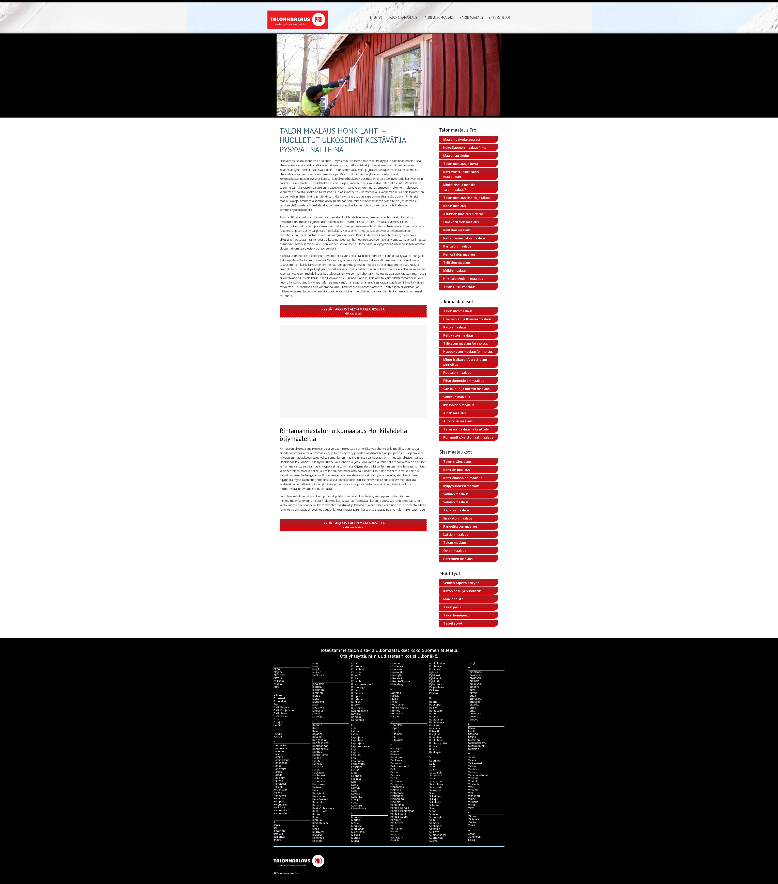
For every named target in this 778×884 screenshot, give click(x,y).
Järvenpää (318, 716)
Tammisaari (475, 684)
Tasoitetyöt (453, 623)
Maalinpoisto (453, 599)
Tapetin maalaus (456, 510)
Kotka (354, 678)
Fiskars (278, 733)
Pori (392, 825)
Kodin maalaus (454, 206)
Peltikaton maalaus (458, 335)
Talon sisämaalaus (402, 17)
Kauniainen (319, 781)
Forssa (278, 736)
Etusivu (376, 17)
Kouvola (356, 681)
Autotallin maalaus (458, 421)
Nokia (394, 701)
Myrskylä (396, 675)
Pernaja (395, 775)
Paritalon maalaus (457, 246)
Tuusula (473, 716)
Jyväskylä (318, 707)
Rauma (433, 716)
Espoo (277, 704)
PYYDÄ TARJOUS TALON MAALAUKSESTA (353, 309)
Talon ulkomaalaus (438, 17)
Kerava (316, 805)
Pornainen (396, 828)
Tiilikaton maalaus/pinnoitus (465, 343)
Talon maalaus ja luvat (460, 164)
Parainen (396, 757)
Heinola (278, 780)
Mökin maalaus (454, 270)
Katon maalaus (471, 17)
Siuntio (433, 814)
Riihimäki (434, 731)
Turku (471, 710)
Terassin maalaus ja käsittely (466, 429)
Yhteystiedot (500, 17)
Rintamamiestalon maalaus (464, 238)
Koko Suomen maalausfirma (464, 147)
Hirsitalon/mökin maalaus (463, 278)
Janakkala (318, 684)
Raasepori (435, 704)
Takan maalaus (455, 542)
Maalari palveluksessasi (461, 139)
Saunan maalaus (455, 494)
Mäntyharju (397, 684)
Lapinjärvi (357, 737)
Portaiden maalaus (458, 559)
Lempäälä (357, 761)
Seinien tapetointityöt (461, 583)
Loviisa (355, 793)
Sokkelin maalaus (456, 397)
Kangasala (319, 740)
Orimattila (396, 725)
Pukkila (394, 840)
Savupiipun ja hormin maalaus (466, 389)
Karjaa (316, 760)
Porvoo (394, 831)
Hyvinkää (279, 807)
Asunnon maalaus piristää (463, 214)
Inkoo (315, 666)
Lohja (354, 784)
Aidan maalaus (454, 413)
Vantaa (472, 769)
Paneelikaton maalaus (460, 526)
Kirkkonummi (320, 823)
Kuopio (355, 696)
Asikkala (279, 681)
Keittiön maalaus (456, 470)
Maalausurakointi (456, 155)
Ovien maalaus (454, 550)
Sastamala (435, 772)
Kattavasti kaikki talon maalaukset (461, 174)
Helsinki (278, 786)
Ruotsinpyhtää (438, 743)
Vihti (470, 793)
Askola (278, 684)
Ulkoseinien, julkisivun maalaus (467, 319)
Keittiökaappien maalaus (462, 478)
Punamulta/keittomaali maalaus (468, 437)
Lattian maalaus (455, 534)
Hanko (278, 766)
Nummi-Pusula (399, 707)
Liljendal (356, 776)
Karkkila (317, 763)
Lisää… (472, 840)
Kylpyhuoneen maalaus (461, 486)
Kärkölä (356, 717)
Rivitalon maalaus (457, 230)
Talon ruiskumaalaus (459, 287)
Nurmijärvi (396, 713)
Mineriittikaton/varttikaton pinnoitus (465, 362)
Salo (432, 766)
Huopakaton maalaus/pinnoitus (468, 351)
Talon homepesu (456, 615)
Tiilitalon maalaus (457, 262)
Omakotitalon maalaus (461, 222)
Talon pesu (452, 607)
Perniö (394, 778)
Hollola (278, 792)
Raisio (433, 707)
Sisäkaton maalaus (457, 518)
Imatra (277, 840)
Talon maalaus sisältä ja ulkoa (466, 198)
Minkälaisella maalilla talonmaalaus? (459, 187)
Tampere (473, 686)
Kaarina (317, 725)
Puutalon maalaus (457, 372)
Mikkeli (355, 835)
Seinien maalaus (455, 502)
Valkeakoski (475, 763)
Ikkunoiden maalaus (458, 405)
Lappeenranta (360, 746)
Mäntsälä (396, 678)
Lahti (354, 728)
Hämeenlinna (282, 813)
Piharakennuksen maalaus (463, 380)
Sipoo (432, 811)
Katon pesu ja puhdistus (462, 591)
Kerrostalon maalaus (459, 254)
